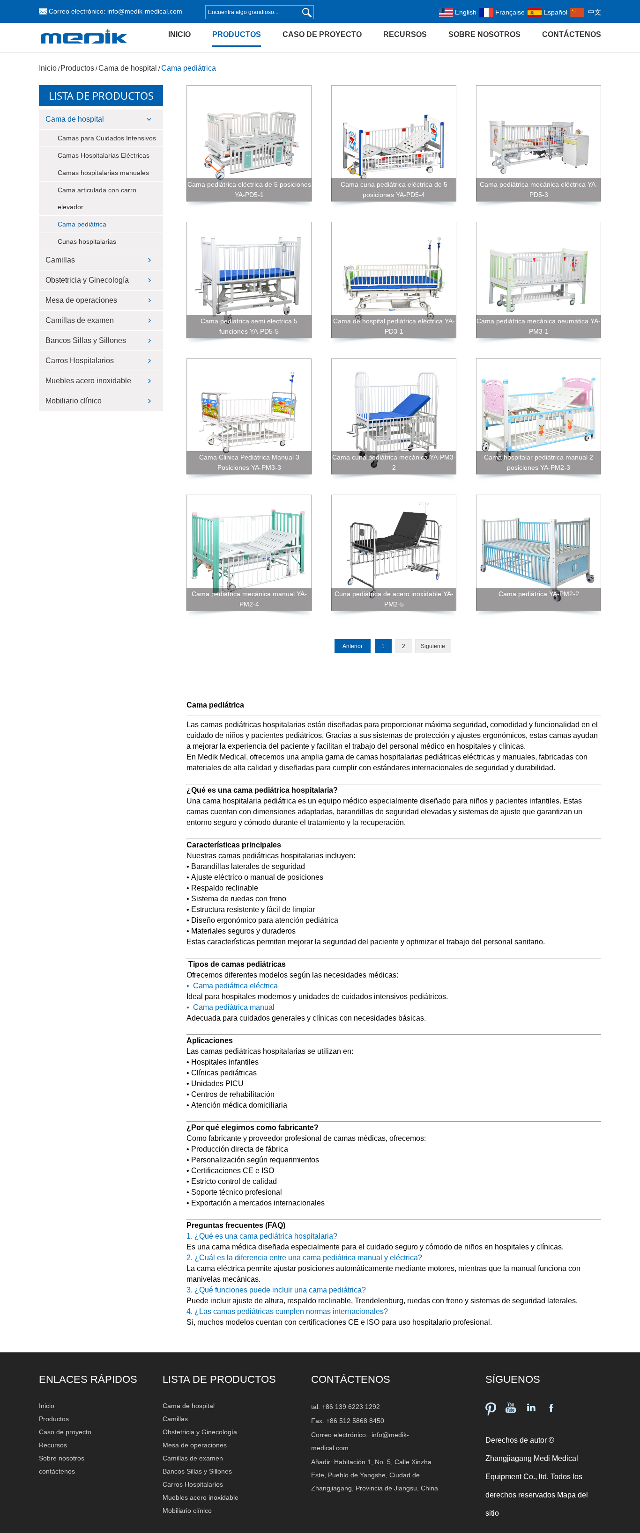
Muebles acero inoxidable (88, 381)
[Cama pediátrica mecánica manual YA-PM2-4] (249, 553)
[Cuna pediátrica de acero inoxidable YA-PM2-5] (394, 553)
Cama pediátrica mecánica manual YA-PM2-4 (249, 599)
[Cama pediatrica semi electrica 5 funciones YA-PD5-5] (249, 280)
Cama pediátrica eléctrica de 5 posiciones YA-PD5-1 (249, 189)
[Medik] (84, 50)
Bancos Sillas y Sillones (85, 340)
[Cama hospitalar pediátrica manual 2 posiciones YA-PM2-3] (538, 416)
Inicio (179, 34)
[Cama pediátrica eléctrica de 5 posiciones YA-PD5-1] (249, 143)
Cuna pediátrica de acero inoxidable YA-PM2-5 (394, 599)
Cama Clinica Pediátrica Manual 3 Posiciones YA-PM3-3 (249, 462)
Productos (236, 34)
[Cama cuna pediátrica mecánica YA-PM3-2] (394, 416)
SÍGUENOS (512, 1379)
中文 (592, 12)
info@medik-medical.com (144, 11)
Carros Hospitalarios (79, 361)
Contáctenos (350, 1379)
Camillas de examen (79, 320)
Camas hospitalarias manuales (103, 172)
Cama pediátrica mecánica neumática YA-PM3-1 (538, 326)
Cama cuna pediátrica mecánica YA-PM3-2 (394, 462)
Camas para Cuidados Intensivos (107, 138)
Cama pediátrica (188, 68)
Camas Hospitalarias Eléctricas (103, 155)
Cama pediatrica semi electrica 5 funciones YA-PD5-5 (249, 326)
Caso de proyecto (322, 34)
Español (554, 12)
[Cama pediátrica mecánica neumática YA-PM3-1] (538, 280)
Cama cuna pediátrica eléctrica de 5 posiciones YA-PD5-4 (394, 189)
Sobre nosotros (484, 34)
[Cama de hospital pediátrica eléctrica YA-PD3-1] (394, 280)
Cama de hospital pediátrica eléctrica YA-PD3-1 (394, 326)
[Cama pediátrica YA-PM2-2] (538, 553)
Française (509, 12)
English (464, 12)
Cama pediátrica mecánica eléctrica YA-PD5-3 (539, 189)
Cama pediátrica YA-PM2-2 (539, 594)
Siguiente (433, 646)
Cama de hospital (127, 68)
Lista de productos (101, 95)
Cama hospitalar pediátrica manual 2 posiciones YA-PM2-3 (538, 462)
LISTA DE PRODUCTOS (219, 1379)
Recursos (405, 34)
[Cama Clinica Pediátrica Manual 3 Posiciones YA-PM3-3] (249, 416)
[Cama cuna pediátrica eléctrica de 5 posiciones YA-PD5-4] (394, 143)
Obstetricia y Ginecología (87, 280)
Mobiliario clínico (73, 401)
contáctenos (571, 34)
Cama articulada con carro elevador (97, 198)
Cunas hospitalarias (87, 241)
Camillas (60, 260)
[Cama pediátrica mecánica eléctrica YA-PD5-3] (538, 143)
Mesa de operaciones (81, 300)
